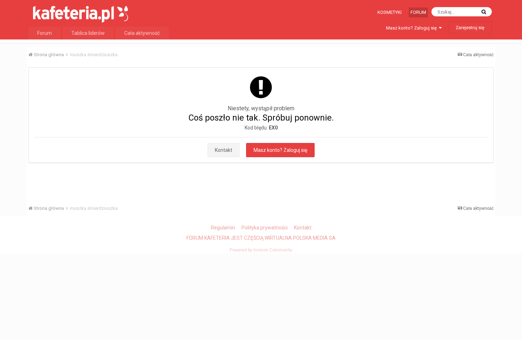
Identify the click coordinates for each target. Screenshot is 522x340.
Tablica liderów (88, 33)
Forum (418, 12)
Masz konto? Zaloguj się (412, 28)
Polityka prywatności (264, 227)
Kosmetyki (389, 12)
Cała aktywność (142, 33)
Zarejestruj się (470, 27)
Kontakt (223, 150)
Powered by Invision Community (261, 250)
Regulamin (223, 227)
